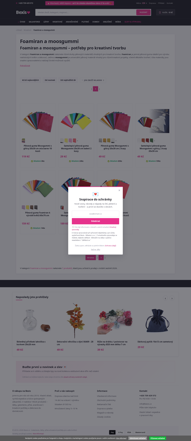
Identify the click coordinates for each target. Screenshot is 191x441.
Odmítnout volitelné (138, 438)
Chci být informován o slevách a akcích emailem (94, 228)
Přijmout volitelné (158, 438)
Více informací (121, 438)
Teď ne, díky (95, 249)
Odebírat (95, 221)
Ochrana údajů (110, 246)
